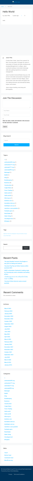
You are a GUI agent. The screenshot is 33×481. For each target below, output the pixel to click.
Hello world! (7, 195)
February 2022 (8, 342)
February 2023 (8, 311)
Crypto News (7, 187)
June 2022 (7, 331)
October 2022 (8, 321)
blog (5, 177)
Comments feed (8, 457)
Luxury (4, 235)
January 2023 (8, 313)
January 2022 (8, 344)
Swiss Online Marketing (12, 471)
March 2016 (7, 362)
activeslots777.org (9, 164)
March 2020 (7, 360)
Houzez (25, 233)
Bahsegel (7, 172)
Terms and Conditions (19, 474)
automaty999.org (9, 170)
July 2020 (7, 357)
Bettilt (6, 175)
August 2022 (7, 326)
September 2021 (9, 354)
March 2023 (7, 308)
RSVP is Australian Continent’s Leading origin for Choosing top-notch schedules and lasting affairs (16, 272)
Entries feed (7, 455)
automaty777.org (9, 167)
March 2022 (7, 339)
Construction (8, 185)
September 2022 (9, 324)
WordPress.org (8, 460)
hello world (7, 193)
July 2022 (7, 329)
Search (16, 144)
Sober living (7, 216)
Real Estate (7, 213)
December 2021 (8, 347)
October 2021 (8, 352)
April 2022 (7, 336)
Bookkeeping (8, 180)
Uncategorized (8, 218)
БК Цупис (7, 221)
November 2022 (8, 318)
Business (6, 182)
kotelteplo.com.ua (9, 205)
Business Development (12, 233)
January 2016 (8, 365)
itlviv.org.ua (7, 198)
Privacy (10, 474)
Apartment (5, 233)
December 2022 (8, 316)
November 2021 (8, 349)
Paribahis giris (8, 211)
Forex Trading (8, 190)
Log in (6, 452)
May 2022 (7, 334)
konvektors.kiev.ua (9, 203)
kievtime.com (8, 200)
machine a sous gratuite (11, 208)
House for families (20, 233)
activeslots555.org (9, 162)
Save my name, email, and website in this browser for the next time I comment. (16, 121)
